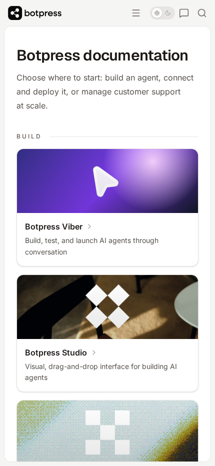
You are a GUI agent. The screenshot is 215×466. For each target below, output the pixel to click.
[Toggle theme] (162, 13)
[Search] (202, 13)
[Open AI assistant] (184, 13)
